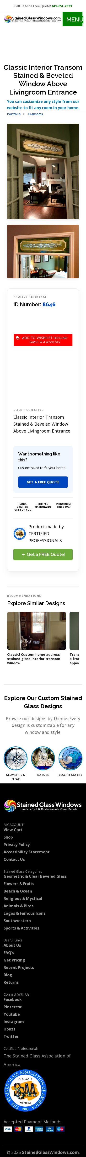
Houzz (10, 1029)
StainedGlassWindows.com (50, 1152)
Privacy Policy (17, 844)
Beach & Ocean (18, 891)
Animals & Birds (18, 906)
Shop (8, 837)
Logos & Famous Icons (24, 913)
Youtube (12, 1014)
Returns (11, 982)
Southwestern (17, 920)
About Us (12, 945)
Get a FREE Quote (43, 482)
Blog (8, 974)
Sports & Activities (21, 928)
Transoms (35, 114)
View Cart (13, 829)
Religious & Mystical (23, 898)
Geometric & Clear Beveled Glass (35, 876)
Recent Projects (19, 967)
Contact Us (14, 859)
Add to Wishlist (37, 339)
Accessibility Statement (27, 852)
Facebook (13, 999)
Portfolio (14, 114)
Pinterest (13, 1006)
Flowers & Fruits (19, 883)
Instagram (14, 1021)
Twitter (11, 1036)
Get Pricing (14, 960)
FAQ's (9, 952)
